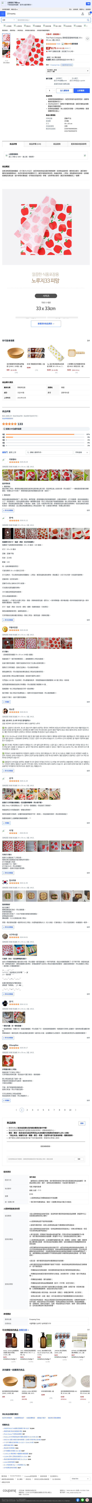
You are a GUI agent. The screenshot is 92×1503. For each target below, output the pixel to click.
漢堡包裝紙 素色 (9, 1445)
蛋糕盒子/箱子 (41, 1418)
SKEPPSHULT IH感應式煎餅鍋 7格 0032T (16, 1428)
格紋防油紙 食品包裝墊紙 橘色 (13, 1431)
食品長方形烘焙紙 (9, 1448)
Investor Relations (15, 1476)
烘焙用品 (20, 30)
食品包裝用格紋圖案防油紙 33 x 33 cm (15, 1459)
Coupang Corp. (61, 65)
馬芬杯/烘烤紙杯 (7, 1418)
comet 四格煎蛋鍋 (9, 1462)
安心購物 (19, 1479)
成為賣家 (88, 9)
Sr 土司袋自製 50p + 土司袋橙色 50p (15, 1465)
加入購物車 (64, 91)
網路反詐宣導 (6, 1482)
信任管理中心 (54, 1476)
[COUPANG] (9, 1491)
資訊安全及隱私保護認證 (41, 1479)
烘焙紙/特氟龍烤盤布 (43, 30)
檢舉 (79, 1159)
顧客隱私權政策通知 (8, 1479)
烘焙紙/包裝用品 (30, 30)
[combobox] (82, 452)
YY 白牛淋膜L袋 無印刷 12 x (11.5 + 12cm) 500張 (19, 1442)
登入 (70, 9)
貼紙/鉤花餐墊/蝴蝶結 (54, 1418)
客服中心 (81, 9)
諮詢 (81, 1123)
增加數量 (54, 92)
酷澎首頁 (5, 30)
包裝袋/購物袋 (30, 1418)
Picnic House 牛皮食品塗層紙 (13, 1434)
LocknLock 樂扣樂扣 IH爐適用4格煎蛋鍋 (16, 1454)
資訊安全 (28, 1479)
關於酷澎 (4, 1476)
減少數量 (54, 89)
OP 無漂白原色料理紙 (10, 1468)
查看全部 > (24, 1330)
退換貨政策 (43, 1476)
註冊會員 (75, 9)
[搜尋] (88, 20)
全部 (3, 20)
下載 (88, 3)
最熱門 (5, 452)
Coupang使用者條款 (30, 1476)
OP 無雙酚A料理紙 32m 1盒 (12, 1451)
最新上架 (12, 452)
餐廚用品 (12, 30)
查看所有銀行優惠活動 (62, 84)
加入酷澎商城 (56, 1479)
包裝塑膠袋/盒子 (19, 1418)
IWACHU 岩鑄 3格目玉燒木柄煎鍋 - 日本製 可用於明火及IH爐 (22, 1440)
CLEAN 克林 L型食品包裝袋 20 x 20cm (15, 1456)
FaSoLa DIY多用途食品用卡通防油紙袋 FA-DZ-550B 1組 (21, 1437)
